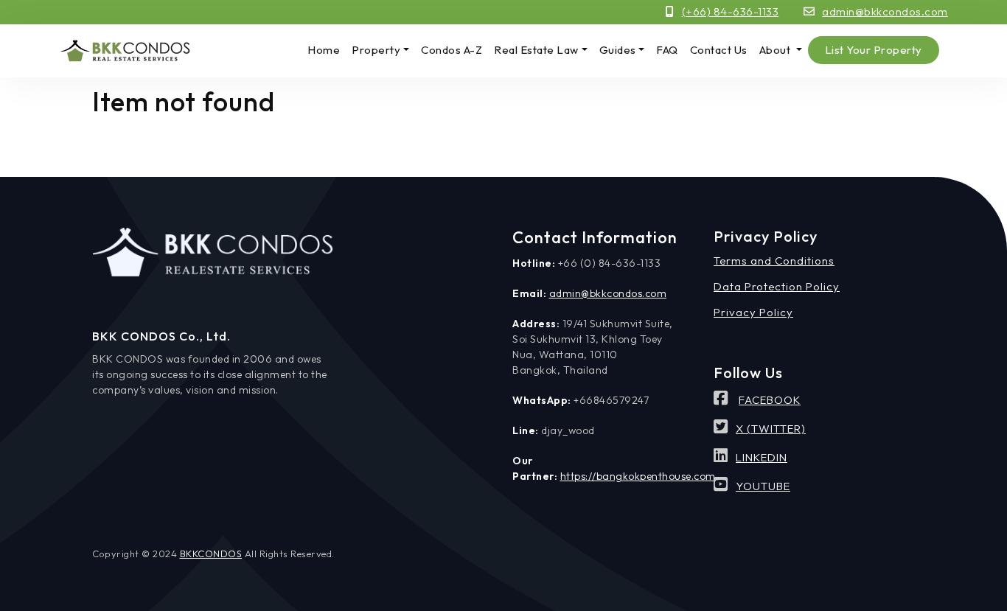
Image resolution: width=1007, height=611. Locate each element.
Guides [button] (617, 50)
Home (323, 50)
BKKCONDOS (211, 553)
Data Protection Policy (777, 286)
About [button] (776, 50)
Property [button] (376, 50)
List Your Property (873, 50)
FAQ (667, 50)
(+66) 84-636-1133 (730, 11)
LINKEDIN (761, 457)
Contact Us (719, 50)
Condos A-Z (451, 50)
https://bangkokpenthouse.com (638, 476)
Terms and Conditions (774, 261)
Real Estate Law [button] (536, 50)
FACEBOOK (770, 400)
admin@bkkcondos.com (885, 11)
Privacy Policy (753, 312)
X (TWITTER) (771, 429)
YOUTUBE (763, 486)
